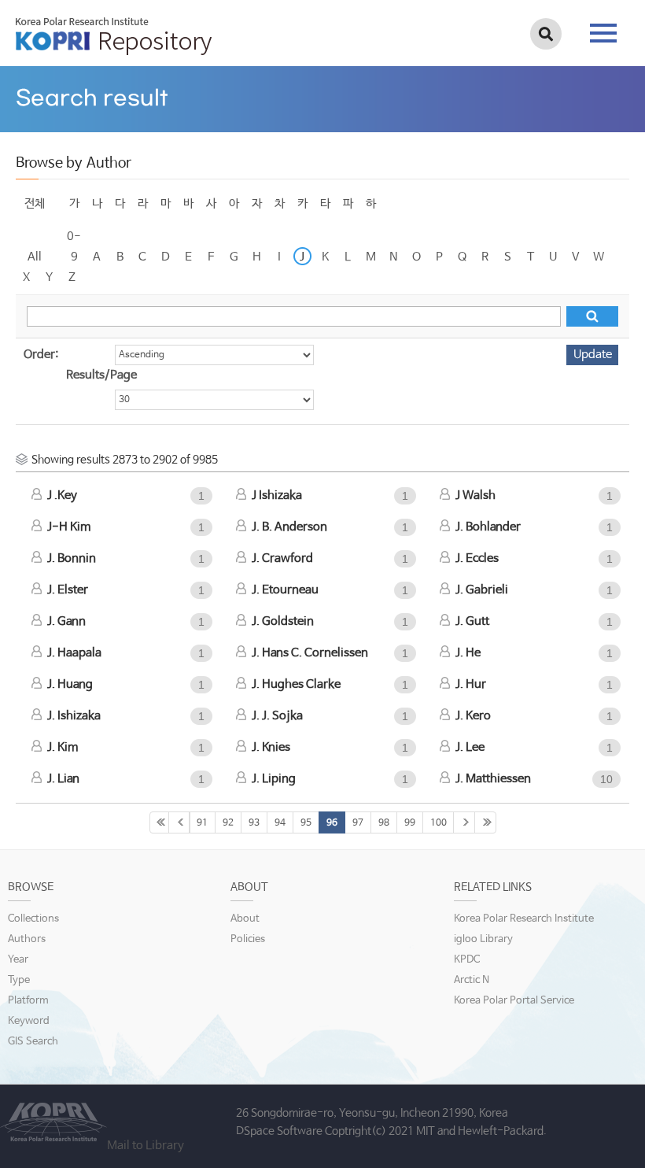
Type (19, 980)
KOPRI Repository (114, 36)
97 (357, 823)
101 (464, 822)
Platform (28, 1001)
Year (18, 960)
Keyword (29, 1021)
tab (603, 28)
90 (179, 822)
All (35, 257)
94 (280, 823)
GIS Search (33, 1042)
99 (409, 823)
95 (305, 823)
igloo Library (483, 939)
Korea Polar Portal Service (514, 1001)
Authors (27, 939)
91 (202, 823)
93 (254, 823)
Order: (41, 354)
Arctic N (471, 980)
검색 (546, 34)
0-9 (74, 238)
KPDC (467, 960)
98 (383, 823)
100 (438, 823)
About (245, 919)
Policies (247, 939)
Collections (33, 919)
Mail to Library (145, 1145)
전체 (34, 203)
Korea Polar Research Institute (524, 919)
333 (485, 822)
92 (228, 823)
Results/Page (101, 375)
